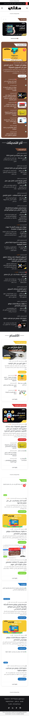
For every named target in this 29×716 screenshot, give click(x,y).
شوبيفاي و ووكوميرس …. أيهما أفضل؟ (10, 461)
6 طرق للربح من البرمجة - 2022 (10, 393)
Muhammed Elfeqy (21, 498)
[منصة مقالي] (14, 8)
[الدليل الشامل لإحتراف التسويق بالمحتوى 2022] (26, 132)
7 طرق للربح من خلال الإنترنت (17, 363)
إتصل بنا (10, 704)
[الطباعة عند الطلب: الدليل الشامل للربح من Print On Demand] (22, 453)
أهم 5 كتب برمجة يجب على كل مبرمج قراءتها (10, 82)
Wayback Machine (22, 712)
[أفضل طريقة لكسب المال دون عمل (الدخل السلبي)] (22, 187)
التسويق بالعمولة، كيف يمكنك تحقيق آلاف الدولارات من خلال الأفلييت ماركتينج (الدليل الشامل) (9, 97)
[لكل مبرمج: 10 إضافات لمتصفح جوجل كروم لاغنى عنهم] (22, 105)
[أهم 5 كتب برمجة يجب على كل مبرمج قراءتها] (26, 79)
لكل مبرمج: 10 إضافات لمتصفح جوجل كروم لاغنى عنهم (10, 105)
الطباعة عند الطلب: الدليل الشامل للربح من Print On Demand (10, 454)
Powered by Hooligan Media (14, 0)
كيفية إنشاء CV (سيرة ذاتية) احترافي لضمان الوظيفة (16, 243)
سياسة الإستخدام (17, 704)
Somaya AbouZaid (21, 602)
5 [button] (12, 38)
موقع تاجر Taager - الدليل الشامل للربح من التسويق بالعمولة (15, 66)
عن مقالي (17, 701)
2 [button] (16, 38)
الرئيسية (21, 701)
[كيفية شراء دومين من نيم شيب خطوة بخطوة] (22, 325)
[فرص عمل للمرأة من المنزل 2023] (22, 385)
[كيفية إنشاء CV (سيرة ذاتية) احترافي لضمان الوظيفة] (22, 249)
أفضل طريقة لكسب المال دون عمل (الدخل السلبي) (16, 181)
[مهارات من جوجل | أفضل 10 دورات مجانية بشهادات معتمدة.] (26, 85)
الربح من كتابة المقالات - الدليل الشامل (15, 195)
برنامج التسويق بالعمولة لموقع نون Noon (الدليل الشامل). (10, 113)
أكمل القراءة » (22, 76)
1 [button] (17, 38)
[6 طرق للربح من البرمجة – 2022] (22, 392)
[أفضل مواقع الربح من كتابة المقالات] (14, 29)
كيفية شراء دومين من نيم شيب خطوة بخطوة (15, 319)
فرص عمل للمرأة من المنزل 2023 (16, 155)
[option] (14, 29)
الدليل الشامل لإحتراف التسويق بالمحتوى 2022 (10, 134)
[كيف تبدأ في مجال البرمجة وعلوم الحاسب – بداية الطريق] (22, 120)
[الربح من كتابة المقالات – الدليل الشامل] (22, 200)
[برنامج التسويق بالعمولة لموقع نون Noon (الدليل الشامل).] (22, 112)
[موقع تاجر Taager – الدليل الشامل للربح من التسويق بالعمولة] (22, 378)
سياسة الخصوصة (9, 701)
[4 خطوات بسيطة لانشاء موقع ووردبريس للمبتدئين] (22, 310)
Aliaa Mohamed (22, 361)
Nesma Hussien (21, 424)
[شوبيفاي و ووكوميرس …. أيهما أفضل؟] (22, 461)
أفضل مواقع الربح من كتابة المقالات (9, 128)
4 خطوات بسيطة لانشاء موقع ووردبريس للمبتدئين (17, 304)
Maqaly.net (23, 63)
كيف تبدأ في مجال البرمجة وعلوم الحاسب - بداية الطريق (10, 121)
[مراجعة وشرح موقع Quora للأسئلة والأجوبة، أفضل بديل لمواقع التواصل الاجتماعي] (22, 218)
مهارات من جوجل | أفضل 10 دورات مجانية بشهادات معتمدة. (9, 88)
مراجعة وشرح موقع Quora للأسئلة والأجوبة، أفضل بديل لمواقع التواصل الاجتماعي (15, 210)
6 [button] (11, 38)
